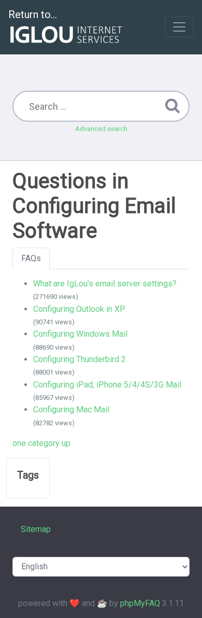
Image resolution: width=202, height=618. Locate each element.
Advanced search (101, 129)
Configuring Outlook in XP (79, 309)
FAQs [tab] (31, 258)
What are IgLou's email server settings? (105, 284)
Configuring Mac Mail (71, 409)
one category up (41, 443)
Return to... (32, 14)
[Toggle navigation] (179, 27)
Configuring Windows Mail (80, 334)
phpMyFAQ (140, 603)
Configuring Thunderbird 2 (79, 359)
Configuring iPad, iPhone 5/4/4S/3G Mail (107, 385)
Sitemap (36, 529)
